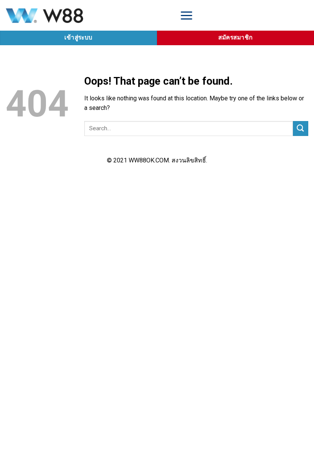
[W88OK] (86, 15)
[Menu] (186, 15)
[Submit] (300, 128)
